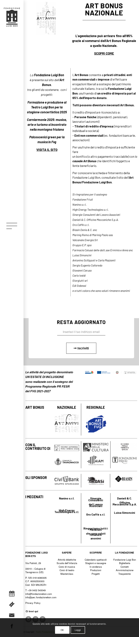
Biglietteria (124, 563)
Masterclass (66, 573)
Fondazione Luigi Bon (124, 559)
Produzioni (95, 570)
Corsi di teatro (67, 570)
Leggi (78, 629)
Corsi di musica (67, 566)
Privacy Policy (33, 603)
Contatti (125, 566)
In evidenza (96, 566)
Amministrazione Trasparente (124, 571)
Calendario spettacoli (96, 559)
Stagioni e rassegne (95, 563)
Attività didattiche (67, 559)
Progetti (96, 573)
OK (62, 629)
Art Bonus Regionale (121, 41)
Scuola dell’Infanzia (67, 563)
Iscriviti (83, 348)
